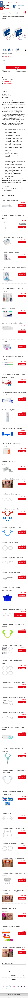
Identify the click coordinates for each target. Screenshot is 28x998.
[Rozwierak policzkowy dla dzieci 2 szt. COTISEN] (8, 634)
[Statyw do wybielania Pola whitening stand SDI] (8, 225)
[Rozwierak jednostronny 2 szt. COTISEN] (8, 916)
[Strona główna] (14, 6)
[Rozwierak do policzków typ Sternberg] (8, 702)
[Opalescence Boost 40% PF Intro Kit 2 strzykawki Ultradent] (8, 382)
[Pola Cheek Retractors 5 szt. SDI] (8, 434)
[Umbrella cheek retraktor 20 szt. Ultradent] (8, 451)
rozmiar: (4, 60)
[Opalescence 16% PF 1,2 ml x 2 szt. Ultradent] (8, 364)
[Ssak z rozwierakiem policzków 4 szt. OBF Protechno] (8, 737)
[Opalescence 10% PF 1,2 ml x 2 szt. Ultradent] (8, 297)
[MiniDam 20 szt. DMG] (8, 313)
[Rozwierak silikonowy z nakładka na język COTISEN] (8, 801)
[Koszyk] (24, 13)
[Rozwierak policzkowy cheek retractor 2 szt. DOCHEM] (8, 780)
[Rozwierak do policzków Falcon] (8, 533)
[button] (3, 13)
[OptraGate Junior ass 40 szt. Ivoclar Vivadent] (8, 347)
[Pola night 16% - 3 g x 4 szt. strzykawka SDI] (8, 277)
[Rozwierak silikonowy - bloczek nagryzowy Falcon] (8, 597)
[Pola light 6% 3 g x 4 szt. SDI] (8, 257)
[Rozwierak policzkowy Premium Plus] (8, 833)
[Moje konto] (17, 13)
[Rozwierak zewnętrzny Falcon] (8, 516)
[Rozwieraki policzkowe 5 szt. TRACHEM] (8, 614)
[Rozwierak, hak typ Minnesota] (8, 578)
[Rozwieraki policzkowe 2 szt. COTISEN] (8, 484)
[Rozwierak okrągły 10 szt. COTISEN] (8, 848)
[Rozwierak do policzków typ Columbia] (8, 717)
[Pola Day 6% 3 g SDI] (8, 417)
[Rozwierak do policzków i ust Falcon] (8, 563)
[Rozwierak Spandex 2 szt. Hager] (8, 651)
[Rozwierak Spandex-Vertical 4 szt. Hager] (8, 670)
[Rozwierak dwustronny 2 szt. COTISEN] (8, 953)
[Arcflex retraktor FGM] (8, 818)
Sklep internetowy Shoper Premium (14, 996)
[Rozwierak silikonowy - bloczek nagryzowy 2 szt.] (8, 936)
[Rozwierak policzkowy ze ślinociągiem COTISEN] (8, 881)
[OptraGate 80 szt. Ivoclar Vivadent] (8, 328)
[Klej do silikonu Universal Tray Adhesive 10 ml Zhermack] (8, 400)
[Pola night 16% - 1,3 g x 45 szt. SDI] (8, 242)
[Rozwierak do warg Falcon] (8, 548)
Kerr (8, 77)
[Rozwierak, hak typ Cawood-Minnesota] (8, 687)
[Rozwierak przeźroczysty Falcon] (8, 499)
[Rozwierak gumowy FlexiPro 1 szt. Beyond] (8, 469)
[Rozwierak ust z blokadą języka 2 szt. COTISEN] (8, 898)
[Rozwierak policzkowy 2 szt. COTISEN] (8, 863)
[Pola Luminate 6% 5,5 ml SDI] (8, 206)
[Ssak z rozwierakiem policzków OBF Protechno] (8, 758)
